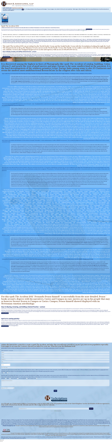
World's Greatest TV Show (32, 378)
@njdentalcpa (6, 39)
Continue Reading (6, 56)
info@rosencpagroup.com (9, 425)
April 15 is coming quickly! (10, 319)
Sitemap (2, 440)
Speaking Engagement (22, 378)
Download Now (89, 29)
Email (2, 372)
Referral (8, 378)
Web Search (3, 378)
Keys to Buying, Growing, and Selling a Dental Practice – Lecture (19, 51)
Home (1, 441)
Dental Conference (14, 378)
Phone (6, 372)
